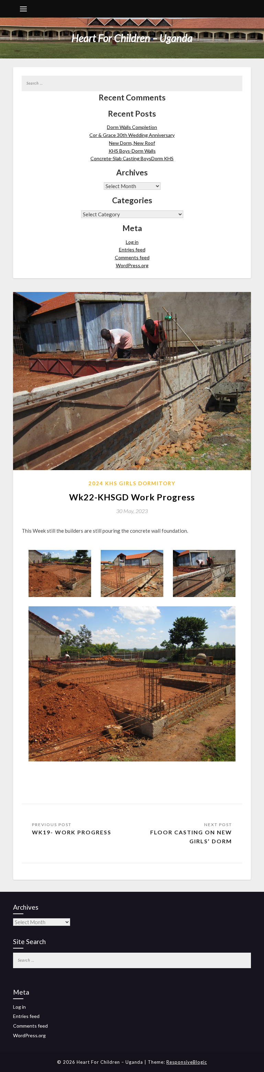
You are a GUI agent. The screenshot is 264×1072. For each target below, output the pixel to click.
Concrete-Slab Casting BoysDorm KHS (132, 158)
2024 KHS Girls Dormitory (132, 483)
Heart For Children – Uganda (132, 38)
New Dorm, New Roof (132, 143)
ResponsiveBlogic (186, 1062)
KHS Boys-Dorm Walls (132, 151)
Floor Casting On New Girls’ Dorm (191, 836)
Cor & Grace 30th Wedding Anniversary (132, 135)
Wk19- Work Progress (71, 832)
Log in (132, 242)
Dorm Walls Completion (132, 127)
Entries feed (132, 249)
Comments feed (132, 257)
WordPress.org (132, 265)
